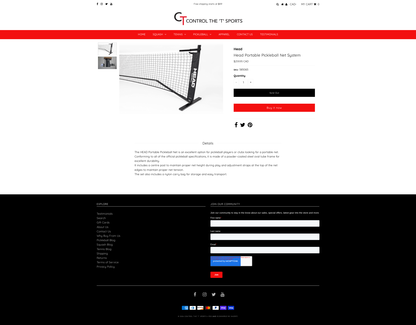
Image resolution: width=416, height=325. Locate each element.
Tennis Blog (104, 249)
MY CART (310, 4)
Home (141, 34)
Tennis (178, 34)
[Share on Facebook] (236, 126)
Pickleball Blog (106, 240)
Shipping (102, 253)
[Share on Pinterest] (250, 126)
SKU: (236, 69)
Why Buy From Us (108, 235)
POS (210, 316)
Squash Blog (105, 244)
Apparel (224, 34)
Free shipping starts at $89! (208, 3)
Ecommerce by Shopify (227, 316)
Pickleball (200, 34)
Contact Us (245, 34)
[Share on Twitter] (242, 126)
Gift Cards (103, 222)
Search (101, 218)
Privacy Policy (106, 266)
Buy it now (274, 107)
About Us (102, 227)
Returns (102, 258)
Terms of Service (108, 262)
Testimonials (269, 34)
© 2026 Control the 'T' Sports (192, 316)
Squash (158, 34)
